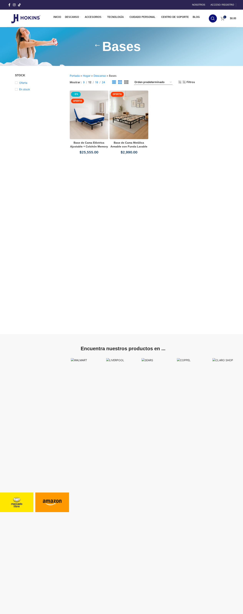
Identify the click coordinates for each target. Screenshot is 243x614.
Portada (75, 75)
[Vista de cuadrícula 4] (126, 82)
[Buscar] (213, 18)
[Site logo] (26, 18)
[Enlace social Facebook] (9, 5)
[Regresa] (97, 46)
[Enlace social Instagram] (14, 5)
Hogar (86, 75)
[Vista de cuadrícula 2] (114, 82)
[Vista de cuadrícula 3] (120, 82)
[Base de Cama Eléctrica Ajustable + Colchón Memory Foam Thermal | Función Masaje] (89, 115)
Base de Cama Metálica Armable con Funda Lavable (128, 144)
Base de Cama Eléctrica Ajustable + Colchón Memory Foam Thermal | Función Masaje (89, 146)
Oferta (23, 82)
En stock (24, 89)
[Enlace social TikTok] (19, 5)
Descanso (100, 75)
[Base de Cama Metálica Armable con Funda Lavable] (128, 115)
